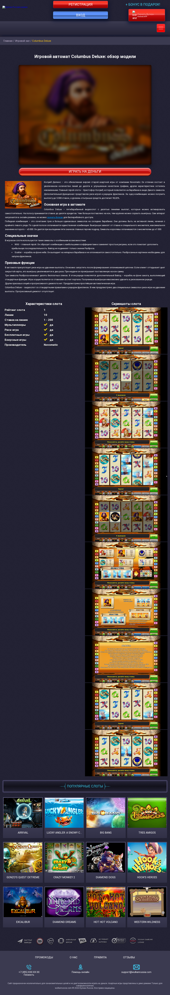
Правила (100, 957)
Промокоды (44, 957)
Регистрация (81, 4)
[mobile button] (161, 28)
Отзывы (129, 957)
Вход (80, 15)
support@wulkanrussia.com (136, 972)
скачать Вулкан (55, 217)
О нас (73, 957)
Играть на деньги (85, 172)
